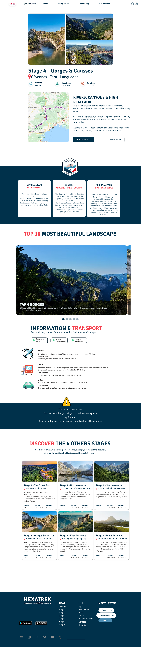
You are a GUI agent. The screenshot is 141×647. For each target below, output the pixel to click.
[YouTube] (52, 637)
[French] (10, 4)
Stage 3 (62, 615)
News (80, 606)
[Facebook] (37, 637)
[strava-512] (60, 637)
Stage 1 (62, 609)
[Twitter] (44, 637)
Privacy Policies (86, 618)
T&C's (81, 615)
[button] (67, 3)
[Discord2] (21, 637)
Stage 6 (62, 624)
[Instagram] (29, 637)
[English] (14, 4)
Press (80, 612)
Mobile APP (83, 609)
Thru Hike (63, 606)
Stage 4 (62, 618)
